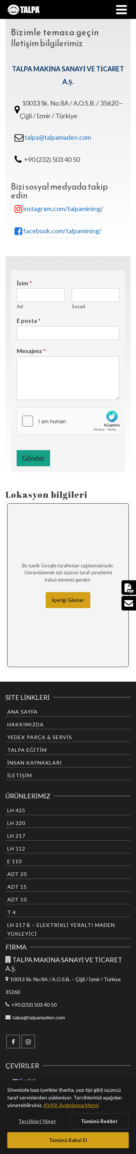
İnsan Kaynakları (34, 763)
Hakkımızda (25, 724)
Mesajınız (31, 350)
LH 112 (16, 848)
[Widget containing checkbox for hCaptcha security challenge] (68, 421)
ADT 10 (17, 899)
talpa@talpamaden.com (58, 137)
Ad (20, 306)
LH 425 (16, 810)
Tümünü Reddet (99, 1121)
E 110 (14, 861)
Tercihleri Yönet (37, 1121)
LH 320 (16, 823)
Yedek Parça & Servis (39, 737)
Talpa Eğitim (27, 750)
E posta (29, 320)
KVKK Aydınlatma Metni (71, 1105)
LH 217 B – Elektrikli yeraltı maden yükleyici (61, 929)
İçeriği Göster (68, 600)
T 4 (11, 912)
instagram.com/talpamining (61, 209)
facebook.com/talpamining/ (62, 231)
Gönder (33, 458)
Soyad (78, 306)
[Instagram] (28, 1041)
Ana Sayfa (22, 712)
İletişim (19, 775)
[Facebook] (13, 1041)
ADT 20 (17, 874)
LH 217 (16, 836)
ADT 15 (17, 887)
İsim (24, 282)
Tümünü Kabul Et (68, 1140)
